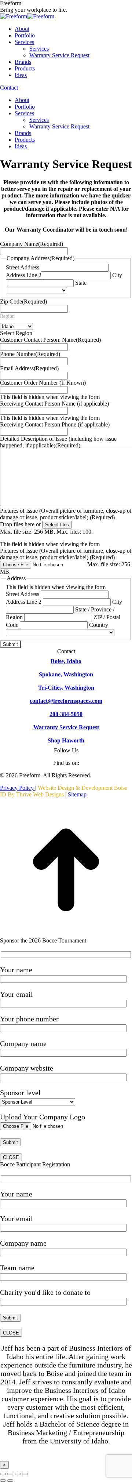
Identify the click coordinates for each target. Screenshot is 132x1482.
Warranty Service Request (66, 727)
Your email (16, 994)
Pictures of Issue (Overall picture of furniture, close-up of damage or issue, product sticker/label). (66, 514)
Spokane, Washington (66, 674)
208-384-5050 (66, 714)
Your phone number (29, 1019)
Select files (57, 524)
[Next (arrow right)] (10, 1480)
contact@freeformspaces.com (66, 701)
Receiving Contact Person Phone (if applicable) (55, 424)
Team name (17, 1268)
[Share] (10, 1474)
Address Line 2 (23, 275)
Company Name (31, 244)
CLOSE (11, 1157)
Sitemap (77, 794)
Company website (26, 1068)
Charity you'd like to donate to (45, 1292)
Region (7, 316)
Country (98, 625)
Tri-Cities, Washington (66, 687)
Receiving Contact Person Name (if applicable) (54, 403)
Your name (16, 970)
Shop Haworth (66, 740)
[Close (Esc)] (3, 1474)
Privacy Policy (17, 788)
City (117, 275)
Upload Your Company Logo (42, 1117)
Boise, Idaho (66, 661)
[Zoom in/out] (25, 1474)
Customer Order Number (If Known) (43, 382)
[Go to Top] (66, 934)
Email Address (29, 368)
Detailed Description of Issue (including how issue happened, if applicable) (58, 442)
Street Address (22, 267)
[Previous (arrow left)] (3, 1480)
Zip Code (23, 301)
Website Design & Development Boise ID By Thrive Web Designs (63, 791)
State (81, 283)
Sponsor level (20, 1093)
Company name (23, 1043)
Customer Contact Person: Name (50, 340)
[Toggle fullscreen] (18, 1474)
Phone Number (30, 354)
